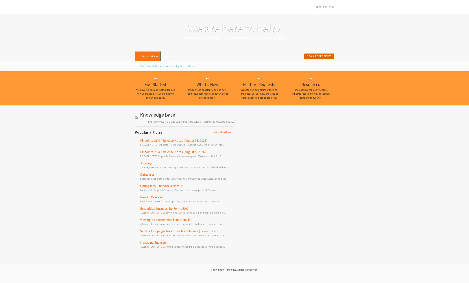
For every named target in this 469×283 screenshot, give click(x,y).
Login (297, 56)
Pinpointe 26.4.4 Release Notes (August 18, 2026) (173, 140)
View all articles (222, 132)
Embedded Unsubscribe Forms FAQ (164, 208)
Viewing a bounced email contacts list (166, 220)
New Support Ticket (319, 56)
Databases (147, 174)
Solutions (170, 56)
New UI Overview (152, 197)
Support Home (150, 56)
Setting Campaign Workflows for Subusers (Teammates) (179, 231)
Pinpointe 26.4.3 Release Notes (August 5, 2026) (173, 152)
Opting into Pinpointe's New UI (161, 186)
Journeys (146, 163)
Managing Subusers (153, 242)
